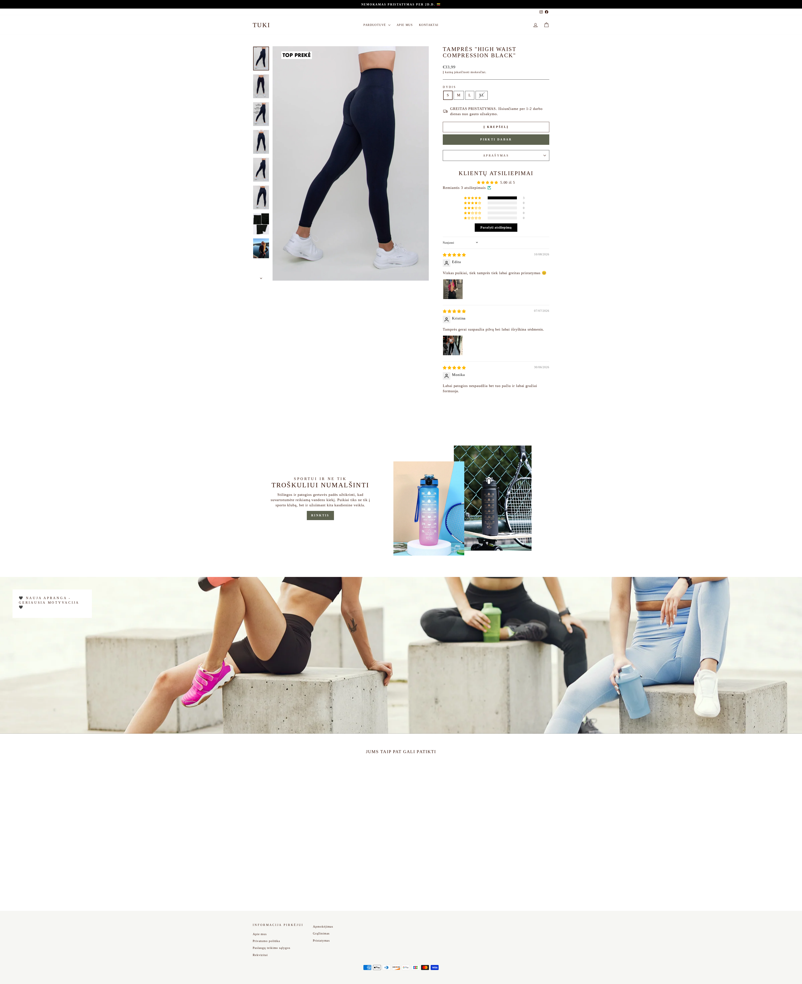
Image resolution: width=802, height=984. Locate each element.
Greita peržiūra (288, 865)
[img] (454, 255)
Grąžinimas (321, 933)
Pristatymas (321, 940)
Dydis (449, 87)
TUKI (261, 25)
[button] (473, 197)
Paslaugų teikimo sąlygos (271, 948)
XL (481, 95)
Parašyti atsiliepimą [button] (496, 227)
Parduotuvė (375, 25)
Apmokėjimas (323, 926)
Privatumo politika (266, 941)
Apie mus (405, 25)
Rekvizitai (260, 955)
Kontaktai (429, 25)
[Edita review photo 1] (453, 289)
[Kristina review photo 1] (453, 345)
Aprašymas (496, 155)
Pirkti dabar (496, 139)
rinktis (320, 515)
